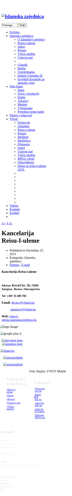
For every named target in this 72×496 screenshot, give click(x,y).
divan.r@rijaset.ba (22, 302)
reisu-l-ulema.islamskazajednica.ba (19, 318)
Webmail (39, 415)
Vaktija (14, 205)
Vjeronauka (25, 108)
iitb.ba (38, 399)
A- (11, 223)
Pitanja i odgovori (21, 115)
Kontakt (15, 209)
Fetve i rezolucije (28, 93)
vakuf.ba (39, 403)
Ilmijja (22, 68)
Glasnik (22, 64)
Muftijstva (24, 140)
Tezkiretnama (26, 72)
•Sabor (10, 395)
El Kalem (40, 411)
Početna (15, 32)
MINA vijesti (26, 158)
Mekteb (22, 104)
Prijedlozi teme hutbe (31, 111)
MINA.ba (40, 417)
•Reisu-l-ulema (11, 390)
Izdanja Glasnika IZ (30, 75)
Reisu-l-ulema (26, 43)
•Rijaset (11, 399)
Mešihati (23, 137)
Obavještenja (26, 162)
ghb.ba (38, 405)
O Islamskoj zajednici (31, 39)
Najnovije (24, 122)
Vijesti (14, 119)
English (14, 213)
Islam (21, 90)
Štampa (15, 265)
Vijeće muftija (26, 54)
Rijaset (22, 50)
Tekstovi (23, 101)
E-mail (25, 265)
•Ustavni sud (13, 402)
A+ (4, 223)
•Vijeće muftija (10, 407)
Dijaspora (24, 144)
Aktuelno (23, 126)
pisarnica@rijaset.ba (23, 309)
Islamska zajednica (21, 36)
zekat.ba (39, 409)
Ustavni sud (25, 57)
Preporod (40, 388)
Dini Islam (16, 86)
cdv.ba (38, 391)
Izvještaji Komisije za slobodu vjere (31, 81)
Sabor (21, 46)
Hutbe (21, 97)
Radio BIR (37, 395)
